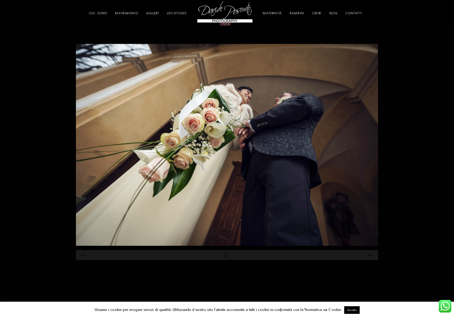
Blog (333, 13)
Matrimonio (126, 13)
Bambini (297, 13)
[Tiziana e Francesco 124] (227, 244)
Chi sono (98, 13)
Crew (317, 13)
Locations (177, 13)
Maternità (272, 13)
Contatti (354, 13)
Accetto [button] (352, 310)
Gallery (152, 13)
